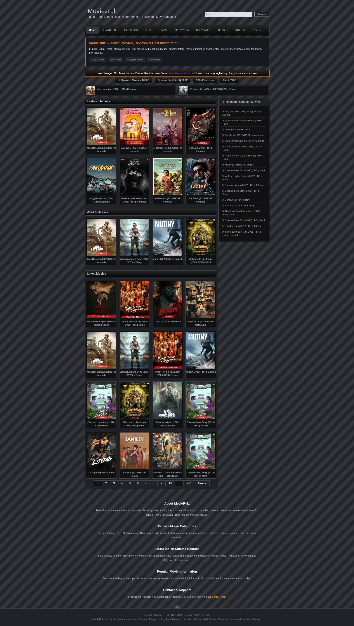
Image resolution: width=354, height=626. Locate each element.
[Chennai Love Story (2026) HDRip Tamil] (201, 469)
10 (170, 483)
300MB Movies (205, 80)
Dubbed (223, 30)
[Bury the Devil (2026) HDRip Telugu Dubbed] (101, 317)
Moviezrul (101, 10)
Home (92, 30)
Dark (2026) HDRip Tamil (237, 200)
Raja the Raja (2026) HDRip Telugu (243, 226)
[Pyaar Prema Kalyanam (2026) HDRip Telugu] (167, 368)
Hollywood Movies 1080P (133, 80)
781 (189, 483)
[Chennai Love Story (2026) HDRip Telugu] (201, 418)
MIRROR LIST (174, 614)
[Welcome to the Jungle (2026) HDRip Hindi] (201, 255)
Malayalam (182, 30)
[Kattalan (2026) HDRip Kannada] (201, 144)
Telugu (149, 30)
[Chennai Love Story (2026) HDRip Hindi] (101, 418)
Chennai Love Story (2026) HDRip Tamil (245, 220)
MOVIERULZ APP (154, 614)
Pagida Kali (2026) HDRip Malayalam (244, 135)
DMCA (188, 614)
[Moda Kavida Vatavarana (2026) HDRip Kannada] (134, 194)
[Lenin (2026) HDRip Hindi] (167, 317)
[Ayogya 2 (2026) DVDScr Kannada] (134, 144)
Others (240, 30)
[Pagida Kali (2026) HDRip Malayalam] (201, 317)
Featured (109, 30)
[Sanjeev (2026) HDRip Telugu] (134, 469)
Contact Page (219, 596)
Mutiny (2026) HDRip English (239, 164)
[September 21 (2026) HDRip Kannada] (167, 144)
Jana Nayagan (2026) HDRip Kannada (244, 141)
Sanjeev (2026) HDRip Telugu (240, 205)
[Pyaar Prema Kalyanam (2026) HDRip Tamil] (134, 317)
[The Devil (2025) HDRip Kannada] (201, 194)
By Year (257, 30)
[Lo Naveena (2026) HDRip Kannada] (167, 194)
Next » (202, 483)
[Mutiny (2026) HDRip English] (167, 255)
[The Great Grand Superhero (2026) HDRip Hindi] (167, 469)
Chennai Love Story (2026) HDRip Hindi (245, 170)
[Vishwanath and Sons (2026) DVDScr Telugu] (183, 94)
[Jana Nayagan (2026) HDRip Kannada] (90, 94)
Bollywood (130, 30)
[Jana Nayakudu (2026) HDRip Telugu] (167, 418)
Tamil (164, 30)
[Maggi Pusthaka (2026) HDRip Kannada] (101, 194)
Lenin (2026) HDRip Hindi (238, 129)
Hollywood (203, 30)
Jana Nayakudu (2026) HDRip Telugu (244, 185)
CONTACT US (202, 614)
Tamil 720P (229, 80)
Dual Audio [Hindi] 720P (173, 80)
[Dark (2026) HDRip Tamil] (101, 469)
